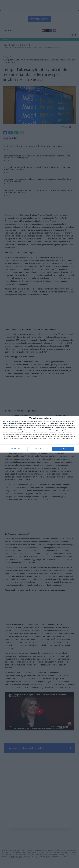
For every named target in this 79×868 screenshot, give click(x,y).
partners (14, 421)
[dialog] (39, 434)
